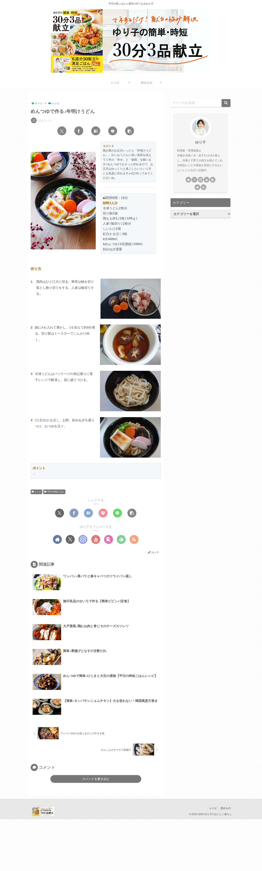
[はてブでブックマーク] (95, 130)
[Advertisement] (107, 844)
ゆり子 (200, 142)
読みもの (226, 808)
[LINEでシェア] (112, 130)
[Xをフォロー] (70, 539)
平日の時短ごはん (55, 491)
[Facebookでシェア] (78, 130)
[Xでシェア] (61, 130)
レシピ (38, 491)
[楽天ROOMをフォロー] (108, 539)
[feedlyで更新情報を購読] (121, 539)
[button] (129, 130)
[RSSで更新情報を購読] (134, 539)
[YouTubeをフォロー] (95, 539)
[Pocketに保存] (103, 513)
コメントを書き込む (95, 779)
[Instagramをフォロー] (82, 539)
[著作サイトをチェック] (57, 539)
